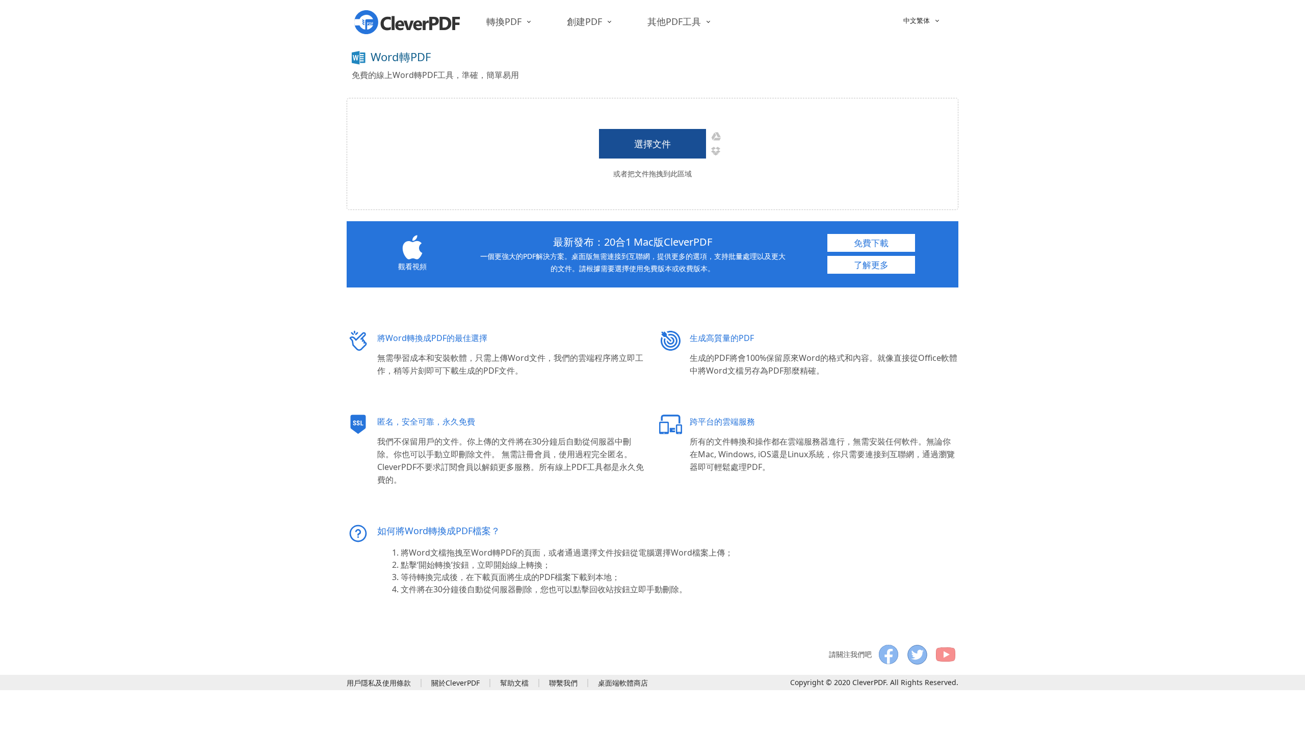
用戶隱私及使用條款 (379, 683)
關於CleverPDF (455, 683)
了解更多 (871, 265)
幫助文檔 (514, 683)
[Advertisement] (772, 62)
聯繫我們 (563, 683)
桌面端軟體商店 (623, 683)
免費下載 (871, 243)
